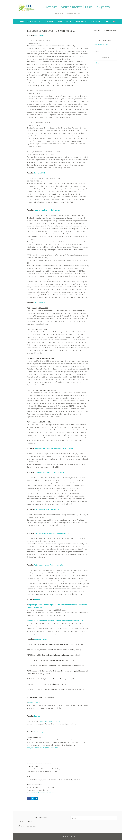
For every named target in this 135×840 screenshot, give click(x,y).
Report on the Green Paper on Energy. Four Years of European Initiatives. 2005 (55, 621)
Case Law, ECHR (39, 173)
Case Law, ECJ (39, 35)
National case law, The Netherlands (47, 210)
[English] (114, 21)
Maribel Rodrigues (34, 703)
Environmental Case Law (53, 21)
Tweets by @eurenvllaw (101, 44)
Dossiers (37, 716)
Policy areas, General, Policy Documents (48, 565)
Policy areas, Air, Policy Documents (46, 509)
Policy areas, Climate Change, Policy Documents (51, 533)
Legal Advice (81, 21)
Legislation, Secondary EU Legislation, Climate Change (53, 448)
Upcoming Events (40, 639)
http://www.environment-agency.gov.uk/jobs (42, 748)
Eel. (75, 837)
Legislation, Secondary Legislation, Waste (49, 472)
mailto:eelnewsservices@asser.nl (43, 793)
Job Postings (38, 732)
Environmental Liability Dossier (49, 721)
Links (107, 21)
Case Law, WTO (39, 303)
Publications (95, 21)
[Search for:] (105, 51)
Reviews (37, 599)
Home (22, 21)
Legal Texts (33, 21)
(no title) (96, 63)
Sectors (69, 21)
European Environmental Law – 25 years (76, 7)
